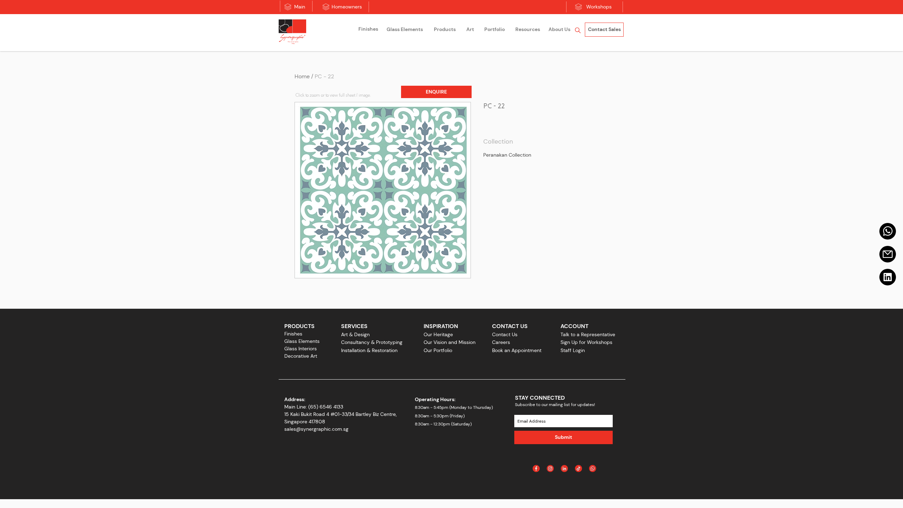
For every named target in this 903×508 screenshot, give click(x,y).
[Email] (887, 254)
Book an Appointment (516, 350)
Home (302, 76)
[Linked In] (564, 468)
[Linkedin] (887, 277)
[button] (436, 92)
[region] (368, 30)
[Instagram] (550, 468)
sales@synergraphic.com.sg (316, 429)
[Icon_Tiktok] (578, 468)
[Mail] (887, 231)
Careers (501, 342)
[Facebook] (536, 468)
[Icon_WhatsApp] (592, 468)
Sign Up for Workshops (586, 342)
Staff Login (572, 350)
